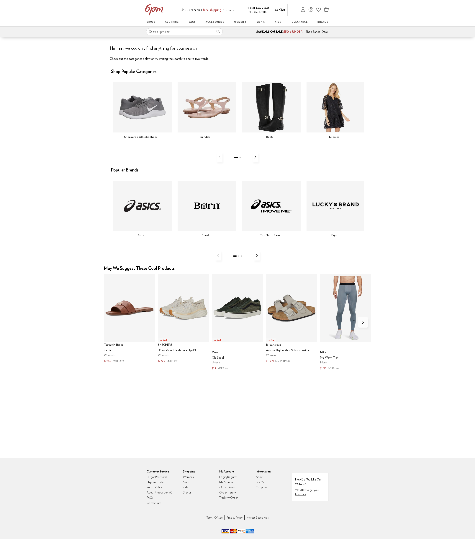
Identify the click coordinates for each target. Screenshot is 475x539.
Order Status (227, 487)
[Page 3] (241, 256)
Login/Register (228, 477)
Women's (240, 21)
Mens (186, 482)
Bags (192, 21)
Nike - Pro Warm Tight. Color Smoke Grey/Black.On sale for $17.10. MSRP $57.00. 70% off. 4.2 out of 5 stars (345, 322)
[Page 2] (240, 157)
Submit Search (218, 31)
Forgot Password (157, 477)
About (259, 477)
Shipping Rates (155, 482)
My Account (303, 9)
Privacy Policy (235, 517)
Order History (227, 492)
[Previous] (219, 157)
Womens (188, 477)
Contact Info (154, 503)
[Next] (255, 157)
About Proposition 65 (160, 492)
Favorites (318, 9)
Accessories (215, 21)
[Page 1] (236, 157)
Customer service (310, 9)
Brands (322, 21)
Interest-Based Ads (257, 517)
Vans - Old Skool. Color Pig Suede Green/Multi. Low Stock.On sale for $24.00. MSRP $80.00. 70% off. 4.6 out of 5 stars (237, 322)
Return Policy (154, 487)
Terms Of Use (215, 517)
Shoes (151, 21)
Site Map (261, 482)
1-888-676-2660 (258, 8)
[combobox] (184, 31)
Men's (261, 21)
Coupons (261, 487)
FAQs (150, 497)
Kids (185, 487)
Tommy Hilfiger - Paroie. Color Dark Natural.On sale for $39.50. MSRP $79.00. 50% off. (129, 318)
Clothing (172, 21)
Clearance (300, 21)
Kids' (278, 21)
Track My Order (228, 497)
